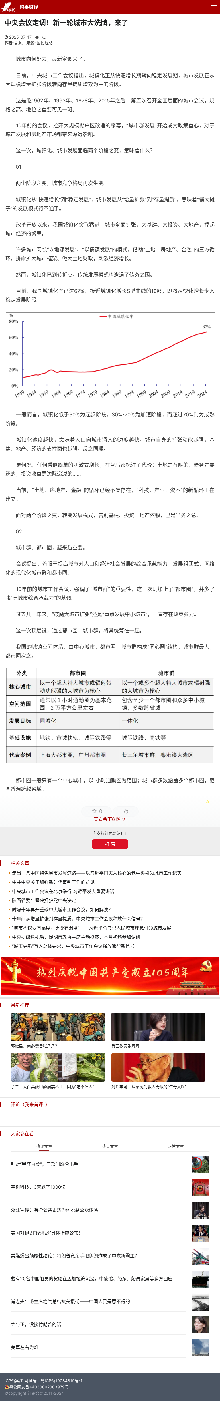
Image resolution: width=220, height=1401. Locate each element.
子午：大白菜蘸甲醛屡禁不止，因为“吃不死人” (52, 1086)
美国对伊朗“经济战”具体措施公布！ (47, 1233)
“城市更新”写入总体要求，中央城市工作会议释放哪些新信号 (73, 946)
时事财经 (29, 7)
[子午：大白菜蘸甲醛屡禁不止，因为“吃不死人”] (58, 1068)
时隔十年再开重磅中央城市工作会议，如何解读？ (62, 909)
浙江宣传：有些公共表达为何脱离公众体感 (54, 1210)
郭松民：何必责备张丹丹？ (35, 1045)
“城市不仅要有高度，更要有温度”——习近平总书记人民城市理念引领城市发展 (91, 928)
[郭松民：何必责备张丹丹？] (58, 1028)
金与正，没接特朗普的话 (36, 1324)
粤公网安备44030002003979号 (39, 1386)
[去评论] (208, 961)
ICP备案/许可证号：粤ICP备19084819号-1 (43, 1380)
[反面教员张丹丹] (158, 1028)
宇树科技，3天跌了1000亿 (38, 1187)
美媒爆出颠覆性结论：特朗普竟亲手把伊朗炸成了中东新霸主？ (75, 1256)
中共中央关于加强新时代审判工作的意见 (53, 882)
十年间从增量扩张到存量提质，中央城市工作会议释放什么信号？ (78, 919)
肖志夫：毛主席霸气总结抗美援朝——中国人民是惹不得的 (70, 1301)
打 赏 (110, 844)
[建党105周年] (110, 993)
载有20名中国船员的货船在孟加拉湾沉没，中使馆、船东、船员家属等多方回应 (91, 1278)
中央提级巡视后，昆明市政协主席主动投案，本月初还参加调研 (76, 937)
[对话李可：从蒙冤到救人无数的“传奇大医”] (158, 1068)
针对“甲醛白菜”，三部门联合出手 (44, 1164)
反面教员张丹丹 (125, 1045)
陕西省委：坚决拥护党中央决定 (44, 900)
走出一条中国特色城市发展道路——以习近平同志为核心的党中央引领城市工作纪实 (97, 873)
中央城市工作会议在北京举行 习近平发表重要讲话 (63, 891)
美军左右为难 (24, 1347)
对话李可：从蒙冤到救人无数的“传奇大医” (148, 1086)
